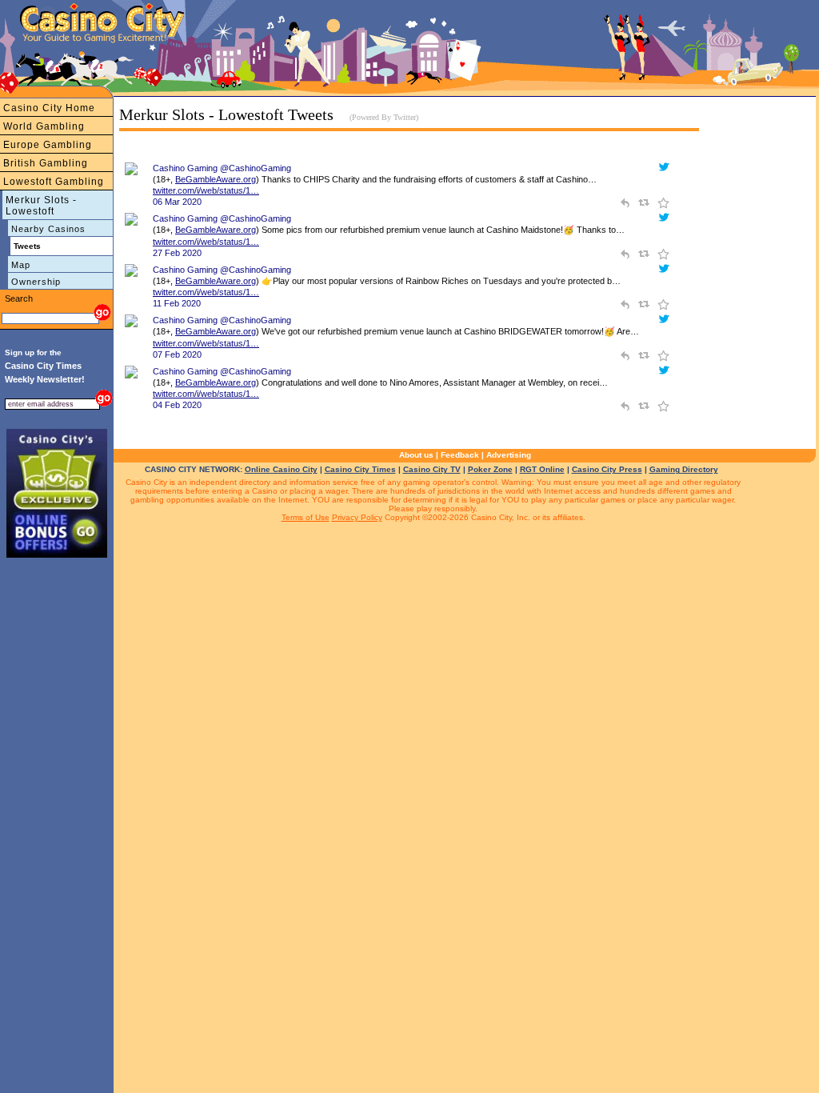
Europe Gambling (47, 144)
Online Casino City (281, 469)
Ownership (36, 281)
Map (20, 265)
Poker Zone (490, 469)
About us (416, 454)
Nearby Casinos (48, 229)
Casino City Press (607, 469)
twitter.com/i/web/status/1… (206, 190)
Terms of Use (306, 517)
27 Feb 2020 (177, 253)
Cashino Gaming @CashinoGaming (222, 168)
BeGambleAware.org (215, 179)
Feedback (460, 454)
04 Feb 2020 (177, 405)
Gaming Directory (683, 469)
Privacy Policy (357, 517)
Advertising (508, 454)
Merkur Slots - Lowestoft (41, 205)
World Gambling (44, 126)
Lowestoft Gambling (53, 181)
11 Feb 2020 (177, 303)
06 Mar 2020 (177, 201)
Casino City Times (360, 469)
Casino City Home (49, 108)
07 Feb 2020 (177, 354)
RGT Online (542, 469)
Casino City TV (432, 469)
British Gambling (45, 163)
